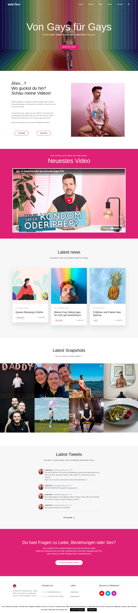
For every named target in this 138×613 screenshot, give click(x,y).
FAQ (95, 320)
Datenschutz (75, 596)
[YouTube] (101, 593)
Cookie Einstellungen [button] (77, 609)
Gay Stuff (20, 318)
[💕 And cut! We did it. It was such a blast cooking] (86, 415)
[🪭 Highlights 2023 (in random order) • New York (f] (52, 415)
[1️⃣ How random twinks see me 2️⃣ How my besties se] (17, 380)
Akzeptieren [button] (91, 609)
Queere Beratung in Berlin (29, 312)
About (110, 4)
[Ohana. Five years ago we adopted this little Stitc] (17, 415)
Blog (100, 4)
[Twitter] (107, 593)
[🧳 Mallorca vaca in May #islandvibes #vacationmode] (86, 380)
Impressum (74, 592)
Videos (90, 4)
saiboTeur (42, 317)
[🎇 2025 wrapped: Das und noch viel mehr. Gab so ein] (52, 380)
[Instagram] (113, 593)
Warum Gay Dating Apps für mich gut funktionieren (67, 313)
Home (81, 4)
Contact (120, 4)
